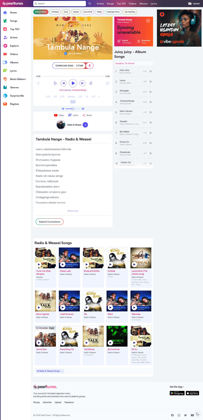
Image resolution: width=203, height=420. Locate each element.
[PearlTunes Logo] (13, 3)
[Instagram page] (178, 415)
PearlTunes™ (46, 415)
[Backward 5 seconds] (55, 83)
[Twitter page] (185, 415)
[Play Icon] (39, 264)
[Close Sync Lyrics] (148, 21)
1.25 (80, 96)
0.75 (62, 96)
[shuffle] (38, 83)
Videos (132, 3)
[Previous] (63, 83)
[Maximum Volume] (83, 109)
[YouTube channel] (192, 415)
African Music (41, 12)
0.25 (48, 96)
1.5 (86, 96)
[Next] (82, 83)
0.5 (55, 96)
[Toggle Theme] (197, 414)
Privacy (36, 402)
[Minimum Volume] (63, 109)
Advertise (47, 402)
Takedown (69, 402)
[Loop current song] (108, 83)
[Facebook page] (172, 415)
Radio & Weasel (123, 22)
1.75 (93, 96)
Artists (100, 3)
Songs (110, 3)
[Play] (73, 83)
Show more (72, 210)
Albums (143, 3)
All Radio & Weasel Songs (50, 371)
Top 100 (121, 3)
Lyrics (154, 3)
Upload (58, 402)
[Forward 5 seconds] (91, 83)
